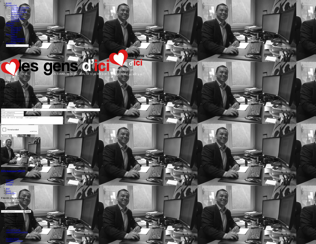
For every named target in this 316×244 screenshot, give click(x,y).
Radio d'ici (15, 21)
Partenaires (10, 23)
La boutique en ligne (19, 12)
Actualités (10, 25)
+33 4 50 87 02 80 (13, 230)
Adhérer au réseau (18, 10)
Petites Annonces (17, 41)
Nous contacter (17, 14)
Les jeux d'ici (16, 16)
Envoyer (5, 136)
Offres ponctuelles (18, 39)
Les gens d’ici (11, 5)
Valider (27, 211)
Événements (15, 30)
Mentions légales (12, 239)
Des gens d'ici (16, 27)
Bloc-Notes (10, 34)
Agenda (14, 36)
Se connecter (11, 43)
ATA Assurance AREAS (13, 171)
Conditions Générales (14, 241)
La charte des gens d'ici (20, 7)
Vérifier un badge (18, 19)
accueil (8, 3)
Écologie (14, 32)
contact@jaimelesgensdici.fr (17, 232)
